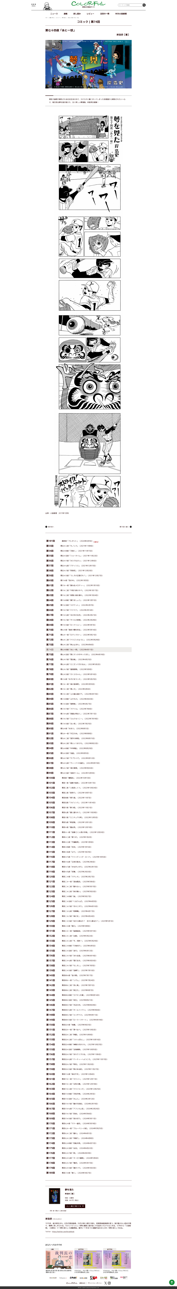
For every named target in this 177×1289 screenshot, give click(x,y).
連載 (65, 13)
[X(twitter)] (105, 1283)
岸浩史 (67, 1194)
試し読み (77, 13)
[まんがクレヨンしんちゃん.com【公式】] (53, 1278)
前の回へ (51, 527)
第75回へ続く (124, 527)
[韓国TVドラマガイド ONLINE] (124, 1278)
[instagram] (109, 1283)
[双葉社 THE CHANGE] (83, 1278)
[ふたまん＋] (73, 1278)
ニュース (54, 13)
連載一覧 (51, 17)
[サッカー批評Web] (103, 1278)
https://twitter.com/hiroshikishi (63, 1232)
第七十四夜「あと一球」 (73, 17)
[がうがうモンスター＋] (63, 1278)
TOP (46, 17)
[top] (88, 3)
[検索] (144, 5)
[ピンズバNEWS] (93, 1278)
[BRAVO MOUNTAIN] (114, 1278)
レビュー (90, 13)
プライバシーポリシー (95, 1283)
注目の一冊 (104, 13)
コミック (58, 17)
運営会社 (82, 1283)
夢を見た (64, 17)
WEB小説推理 (121, 13)
